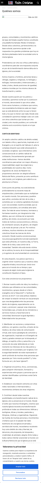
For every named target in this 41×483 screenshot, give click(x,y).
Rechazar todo (20, 478)
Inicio (3, 8)
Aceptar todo (20, 466)
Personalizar (20, 472)
